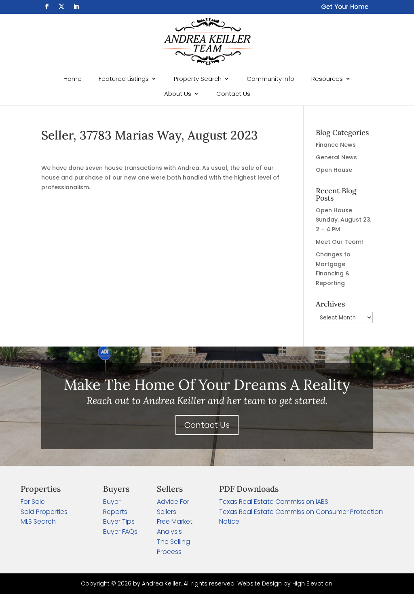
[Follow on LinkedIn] (76, 6)
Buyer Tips (119, 521)
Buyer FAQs (120, 531)
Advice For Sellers (173, 506)
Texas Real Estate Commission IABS (273, 501)
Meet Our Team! (339, 242)
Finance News (336, 145)
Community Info (270, 78)
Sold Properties (44, 511)
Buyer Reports (115, 506)
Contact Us (233, 93)
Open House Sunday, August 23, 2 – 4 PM (344, 220)
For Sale (33, 501)
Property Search (198, 78)
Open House (334, 170)
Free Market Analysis (174, 526)
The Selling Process (173, 546)
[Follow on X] (61, 6)
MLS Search (38, 521)
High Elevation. (313, 583)
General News (336, 157)
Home (72, 78)
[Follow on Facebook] (47, 6)
